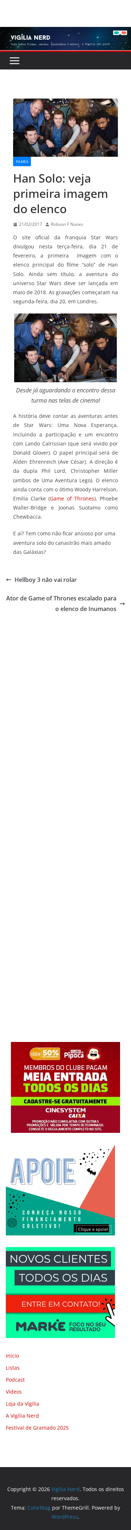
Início (12, 1355)
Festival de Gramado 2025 (37, 1427)
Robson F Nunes (67, 224)
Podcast (15, 1379)
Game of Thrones (72, 498)
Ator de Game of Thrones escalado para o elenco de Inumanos (61, 603)
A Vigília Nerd (22, 1415)
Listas (13, 1367)
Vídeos (14, 1391)
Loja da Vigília (22, 1403)
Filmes (22, 161)
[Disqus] (65, 716)
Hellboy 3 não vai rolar (46, 580)
